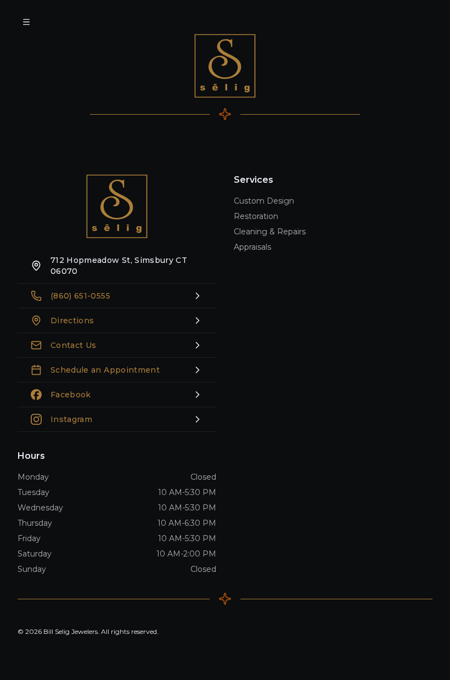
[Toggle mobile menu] (26, 22)
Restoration (256, 216)
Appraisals (252, 247)
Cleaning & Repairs (270, 232)
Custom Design (264, 201)
